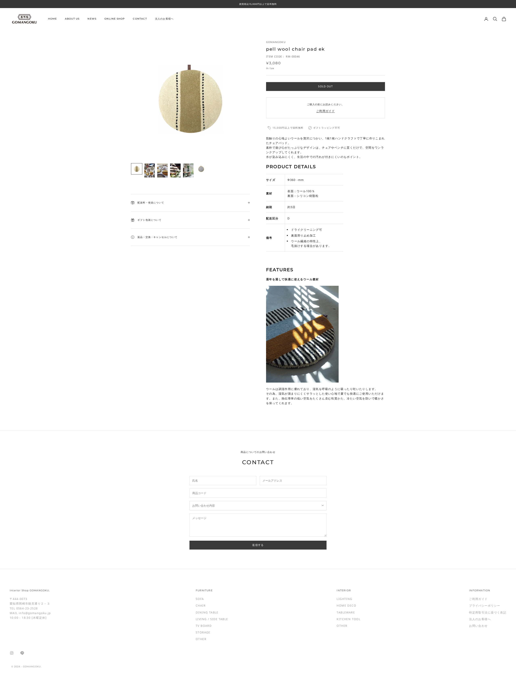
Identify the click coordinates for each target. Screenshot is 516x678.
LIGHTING (344, 599)
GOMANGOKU (276, 42)
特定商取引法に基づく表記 (487, 612)
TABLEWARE (346, 612)
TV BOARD (204, 626)
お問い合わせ (478, 626)
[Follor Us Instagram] (12, 653)
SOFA (200, 599)
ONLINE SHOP (114, 18)
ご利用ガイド (325, 111)
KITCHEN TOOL (348, 619)
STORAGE (203, 632)
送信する (258, 545)
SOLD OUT (325, 86)
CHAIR (201, 605)
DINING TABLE (207, 612)
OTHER (201, 639)
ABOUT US (72, 18)
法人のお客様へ (164, 18)
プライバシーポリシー (484, 605)
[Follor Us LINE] (22, 653)
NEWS (91, 18)
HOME (52, 18)
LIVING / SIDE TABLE (212, 619)
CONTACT (140, 18)
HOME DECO (346, 605)
